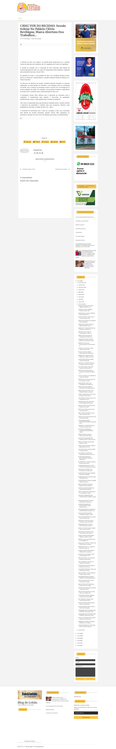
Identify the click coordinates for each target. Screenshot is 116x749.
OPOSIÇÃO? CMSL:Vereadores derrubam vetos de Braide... (86, 521)
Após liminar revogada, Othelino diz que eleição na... (86, 314)
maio (79, 297)
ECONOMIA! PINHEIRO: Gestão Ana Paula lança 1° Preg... (87, 570)
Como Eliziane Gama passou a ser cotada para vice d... (87, 398)
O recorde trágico (80, 236)
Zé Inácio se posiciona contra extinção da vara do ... (85, 348)
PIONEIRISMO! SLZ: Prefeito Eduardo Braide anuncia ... (85, 525)
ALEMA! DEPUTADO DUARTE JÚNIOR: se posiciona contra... (86, 340)
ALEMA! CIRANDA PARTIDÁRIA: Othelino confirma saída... (86, 536)
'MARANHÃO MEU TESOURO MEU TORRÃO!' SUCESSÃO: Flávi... (87, 611)
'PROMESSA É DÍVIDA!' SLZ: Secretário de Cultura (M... (85, 470)
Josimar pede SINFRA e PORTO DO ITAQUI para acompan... (87, 543)
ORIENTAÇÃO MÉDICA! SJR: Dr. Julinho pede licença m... (86, 325)
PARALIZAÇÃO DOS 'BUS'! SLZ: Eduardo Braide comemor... (86, 391)
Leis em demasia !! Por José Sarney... (85, 217)
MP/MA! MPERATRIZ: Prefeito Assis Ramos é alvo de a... (85, 501)
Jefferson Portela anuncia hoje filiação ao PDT (86, 442)
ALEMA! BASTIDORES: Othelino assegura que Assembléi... (86, 596)
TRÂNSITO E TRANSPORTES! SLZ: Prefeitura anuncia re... (86, 328)
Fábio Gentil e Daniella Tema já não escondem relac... (86, 413)
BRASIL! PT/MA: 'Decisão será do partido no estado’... (86, 406)
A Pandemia (79, 232)
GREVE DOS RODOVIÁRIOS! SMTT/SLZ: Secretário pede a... (86, 387)
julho (79, 292)
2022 (78, 281)
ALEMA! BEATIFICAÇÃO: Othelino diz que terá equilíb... (86, 473)
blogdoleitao (27, 38)
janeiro (80, 630)
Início (20, 18)
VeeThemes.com (40, 746)
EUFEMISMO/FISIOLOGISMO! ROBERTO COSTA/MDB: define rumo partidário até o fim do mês (85, 245)
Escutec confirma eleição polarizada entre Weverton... (86, 352)
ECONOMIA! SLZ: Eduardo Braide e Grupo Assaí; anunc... (87, 462)
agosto (80, 289)
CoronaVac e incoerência (82, 221)
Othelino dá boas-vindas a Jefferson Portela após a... (85, 435)
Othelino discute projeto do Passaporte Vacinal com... (85, 336)
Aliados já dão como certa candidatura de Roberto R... (85, 383)
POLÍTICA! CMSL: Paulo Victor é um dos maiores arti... (86, 317)
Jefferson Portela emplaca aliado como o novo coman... (86, 528)
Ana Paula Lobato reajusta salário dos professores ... (86, 450)
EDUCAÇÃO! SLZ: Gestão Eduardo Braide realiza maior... (86, 573)
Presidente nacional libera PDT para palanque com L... (86, 555)
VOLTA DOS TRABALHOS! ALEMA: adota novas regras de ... (87, 618)
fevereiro (80, 304)
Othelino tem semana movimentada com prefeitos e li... (86, 344)
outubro (80, 285)
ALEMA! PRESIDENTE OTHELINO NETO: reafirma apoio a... (86, 626)
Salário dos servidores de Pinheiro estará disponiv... (87, 321)
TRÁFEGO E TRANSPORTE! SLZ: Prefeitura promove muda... (86, 363)
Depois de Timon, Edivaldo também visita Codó (85, 310)
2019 (78, 638)
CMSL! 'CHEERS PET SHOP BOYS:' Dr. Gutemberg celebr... (86, 492)
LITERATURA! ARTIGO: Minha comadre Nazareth (86, 360)
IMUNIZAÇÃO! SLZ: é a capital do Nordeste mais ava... (86, 547)
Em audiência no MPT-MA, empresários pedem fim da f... (86, 453)
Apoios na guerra (80, 224)
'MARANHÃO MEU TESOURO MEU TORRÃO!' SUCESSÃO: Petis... (87, 614)
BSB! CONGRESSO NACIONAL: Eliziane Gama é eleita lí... (85, 485)
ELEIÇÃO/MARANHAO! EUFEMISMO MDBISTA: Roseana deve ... (87, 422)
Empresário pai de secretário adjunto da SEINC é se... (85, 306)
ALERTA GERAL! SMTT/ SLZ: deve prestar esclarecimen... (87, 395)
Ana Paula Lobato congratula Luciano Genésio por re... (85, 367)
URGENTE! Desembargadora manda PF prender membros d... (86, 372)
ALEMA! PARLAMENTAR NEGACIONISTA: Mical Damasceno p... (84, 506)
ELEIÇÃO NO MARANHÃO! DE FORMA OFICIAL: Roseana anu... (87, 438)
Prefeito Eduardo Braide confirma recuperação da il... (87, 588)
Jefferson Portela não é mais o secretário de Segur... (86, 581)
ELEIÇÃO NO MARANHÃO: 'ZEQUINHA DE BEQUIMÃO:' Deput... (86, 431)
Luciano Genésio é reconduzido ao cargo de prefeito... (87, 376)
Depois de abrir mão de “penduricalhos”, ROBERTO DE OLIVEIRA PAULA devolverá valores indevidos (90, 264)
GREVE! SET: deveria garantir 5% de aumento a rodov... (86, 380)
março (80, 301)
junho (79, 294)
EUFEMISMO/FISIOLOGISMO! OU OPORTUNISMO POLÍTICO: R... (86, 510)
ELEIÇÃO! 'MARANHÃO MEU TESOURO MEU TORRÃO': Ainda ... (87, 497)
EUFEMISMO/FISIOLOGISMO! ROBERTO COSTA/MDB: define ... (87, 577)
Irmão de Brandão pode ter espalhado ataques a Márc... (86, 513)
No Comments (38, 38)
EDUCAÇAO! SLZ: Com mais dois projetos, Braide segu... (86, 558)
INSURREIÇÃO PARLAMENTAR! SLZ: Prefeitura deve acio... (86, 402)
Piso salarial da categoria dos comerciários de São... (85, 599)
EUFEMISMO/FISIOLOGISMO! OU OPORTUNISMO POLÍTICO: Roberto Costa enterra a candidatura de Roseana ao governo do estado (86, 254)
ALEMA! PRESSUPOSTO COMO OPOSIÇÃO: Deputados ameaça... (87, 466)
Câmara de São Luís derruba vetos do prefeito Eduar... (87, 417)
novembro (81, 282)
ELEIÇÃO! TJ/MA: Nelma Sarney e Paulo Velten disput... (86, 607)
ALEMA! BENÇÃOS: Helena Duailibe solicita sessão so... (87, 481)
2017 (78, 643)
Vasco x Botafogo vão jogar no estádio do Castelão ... (86, 562)
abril (79, 299)
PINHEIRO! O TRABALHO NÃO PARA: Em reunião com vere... (86, 356)
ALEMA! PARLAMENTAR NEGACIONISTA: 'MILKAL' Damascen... (85, 458)
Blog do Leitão (27, 702)
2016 (78, 645)
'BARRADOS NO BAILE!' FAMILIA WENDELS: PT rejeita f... (86, 622)
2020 (78, 636)
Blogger (33, 741)
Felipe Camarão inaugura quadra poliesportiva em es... (86, 446)
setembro (80, 287)
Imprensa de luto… (80, 240)
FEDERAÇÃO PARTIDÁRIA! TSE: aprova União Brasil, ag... (86, 488)
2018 (78, 640)
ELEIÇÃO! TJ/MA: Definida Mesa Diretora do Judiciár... (86, 603)
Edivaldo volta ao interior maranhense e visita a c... (85, 332)
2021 (78, 633)
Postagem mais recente (29, 169)
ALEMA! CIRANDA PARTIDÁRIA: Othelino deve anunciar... (86, 551)
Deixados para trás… (81, 228)
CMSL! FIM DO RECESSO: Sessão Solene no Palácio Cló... (86, 592)
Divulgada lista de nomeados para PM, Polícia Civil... (87, 477)
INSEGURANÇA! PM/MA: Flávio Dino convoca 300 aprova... (86, 532)
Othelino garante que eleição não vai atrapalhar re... (86, 540)
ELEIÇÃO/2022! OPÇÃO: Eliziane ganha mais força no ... (86, 566)
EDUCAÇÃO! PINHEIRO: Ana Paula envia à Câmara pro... (86, 517)
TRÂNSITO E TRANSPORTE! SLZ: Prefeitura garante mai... (86, 426)
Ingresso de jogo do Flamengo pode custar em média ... (86, 584)
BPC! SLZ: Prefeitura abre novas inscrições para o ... (86, 410)
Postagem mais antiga (61, 169)
